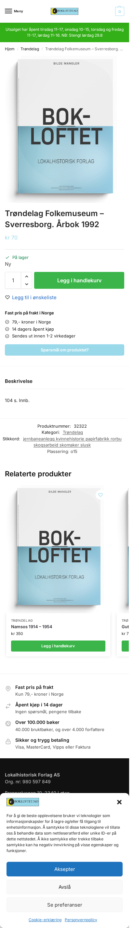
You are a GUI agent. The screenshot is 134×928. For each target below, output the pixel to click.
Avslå (65, 887)
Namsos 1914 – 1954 (31, 626)
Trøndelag (29, 48)
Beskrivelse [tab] (19, 381)
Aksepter (64, 869)
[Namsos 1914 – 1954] (58, 549)
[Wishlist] (100, 495)
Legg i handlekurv (79, 280)
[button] (119, 802)
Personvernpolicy (81, 919)
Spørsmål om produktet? (65, 350)
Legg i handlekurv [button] (58, 645)
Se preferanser (64, 905)
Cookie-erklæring (45, 919)
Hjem (10, 48)
